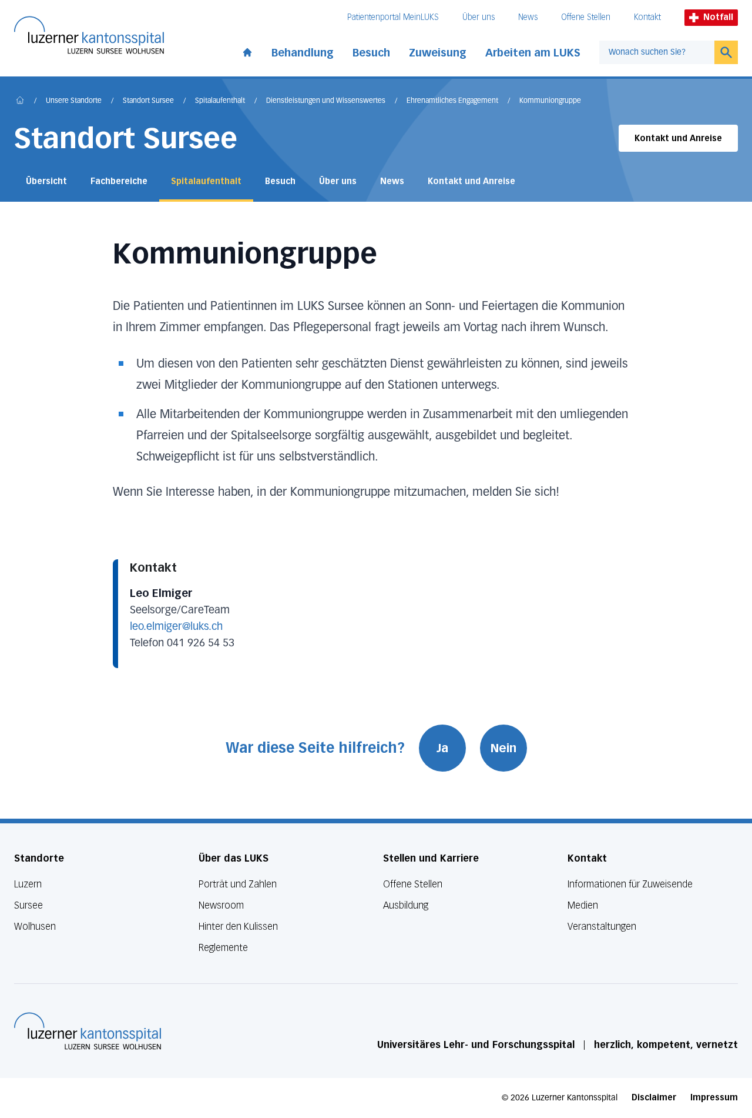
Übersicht (46, 181)
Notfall (718, 17)
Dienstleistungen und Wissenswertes (325, 101)
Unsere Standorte (74, 101)
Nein (503, 748)
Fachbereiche (118, 181)
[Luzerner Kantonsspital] (87, 1031)
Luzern (28, 884)
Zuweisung (437, 52)
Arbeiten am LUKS (532, 52)
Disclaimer (654, 1098)
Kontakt (647, 17)
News (528, 17)
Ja (442, 748)
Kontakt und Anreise (678, 138)
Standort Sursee (148, 101)
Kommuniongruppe (550, 101)
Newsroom (221, 905)
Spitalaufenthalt (220, 101)
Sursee (28, 905)
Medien (583, 905)
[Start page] (247, 50)
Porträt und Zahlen (238, 884)
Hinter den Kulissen (238, 926)
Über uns (478, 17)
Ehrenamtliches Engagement (452, 101)
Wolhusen (35, 926)
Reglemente (223, 947)
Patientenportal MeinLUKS (393, 17)
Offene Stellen (585, 17)
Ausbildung (405, 905)
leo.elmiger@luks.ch (176, 627)
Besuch (371, 52)
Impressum (714, 1098)
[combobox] (656, 52)
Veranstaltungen (602, 926)
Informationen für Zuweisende (630, 884)
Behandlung (302, 52)
